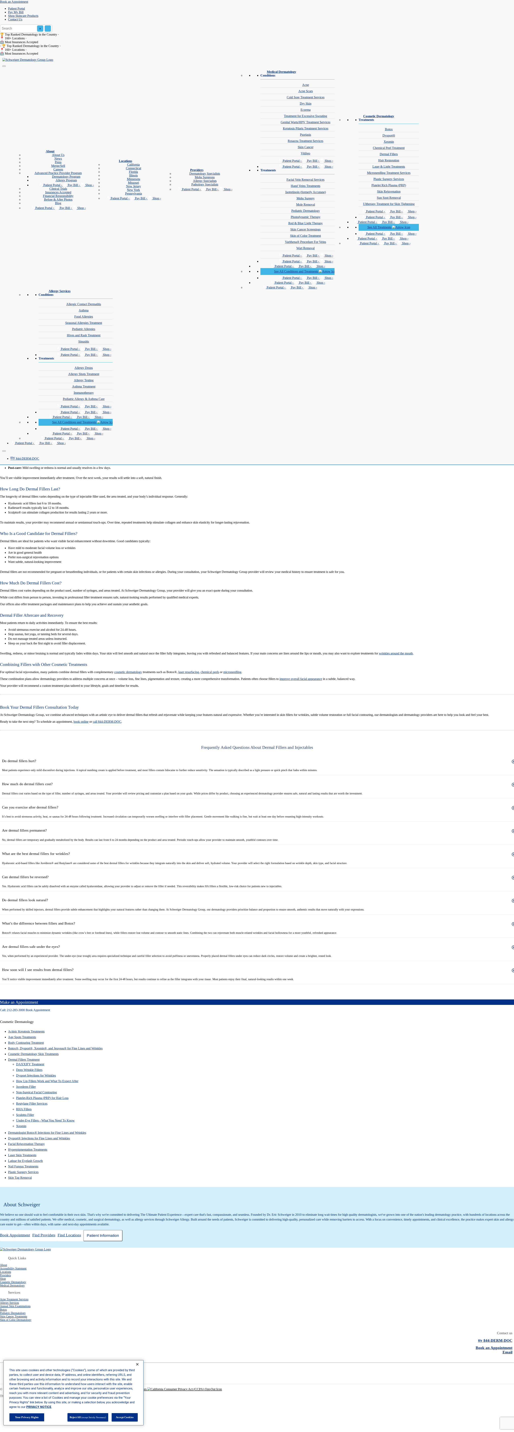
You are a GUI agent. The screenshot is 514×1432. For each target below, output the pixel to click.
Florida (133, 172)
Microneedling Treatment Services (388, 173)
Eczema (306, 109)
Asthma (84, 310)
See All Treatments (379, 227)
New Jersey (133, 186)
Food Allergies (83, 316)
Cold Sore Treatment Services (305, 97)
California (133, 164)
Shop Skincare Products (23, 15)
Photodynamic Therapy (305, 217)
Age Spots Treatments (22, 1037)
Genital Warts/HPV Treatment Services (305, 122)
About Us (58, 155)
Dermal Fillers (389, 154)
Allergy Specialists (205, 181)
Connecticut (133, 168)
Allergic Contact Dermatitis (83, 304)
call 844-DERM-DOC (107, 721)
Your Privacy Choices (133, 1389)
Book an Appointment (14, 1)
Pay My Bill (15, 12)
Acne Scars (305, 91)
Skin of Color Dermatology (15, 1319)
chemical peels (210, 672)
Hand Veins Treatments (305, 186)
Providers (196, 170)
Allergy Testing (84, 380)
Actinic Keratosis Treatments (26, 1031)
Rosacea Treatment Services (305, 141)
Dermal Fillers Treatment (24, 1059)
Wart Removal (305, 248)
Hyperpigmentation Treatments (27, 1149)
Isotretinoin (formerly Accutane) (305, 192)
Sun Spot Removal (389, 197)
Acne (305, 85)
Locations (125, 161)
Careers (58, 169)
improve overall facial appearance (300, 679)
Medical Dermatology (281, 71)
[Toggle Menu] (4, 66)
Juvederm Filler (26, 1086)
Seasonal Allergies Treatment (83, 323)
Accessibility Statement (13, 1268)
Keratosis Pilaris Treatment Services (305, 128)
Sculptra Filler (25, 1115)
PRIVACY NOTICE (38, 1407)
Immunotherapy (84, 392)
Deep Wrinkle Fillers (29, 1070)
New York (133, 190)
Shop (3, 1278)
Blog (58, 203)
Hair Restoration (388, 160)
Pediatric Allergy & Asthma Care (84, 399)
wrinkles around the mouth (396, 653)
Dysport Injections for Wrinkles (36, 1075)
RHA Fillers (24, 1109)
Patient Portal (16, 8)
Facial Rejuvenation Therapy (26, 1144)
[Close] (4, 451)
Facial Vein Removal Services (305, 179)
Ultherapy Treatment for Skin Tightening (389, 204)
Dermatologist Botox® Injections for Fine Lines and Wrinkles (47, 1132)
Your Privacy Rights (27, 1417)
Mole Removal (305, 204)
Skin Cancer (305, 147)
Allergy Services (59, 291)
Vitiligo (305, 153)
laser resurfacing (188, 672)
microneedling (232, 672)
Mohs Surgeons (205, 177)
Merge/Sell (58, 165)
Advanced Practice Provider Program (58, 173)
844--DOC (24, 458)
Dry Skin (305, 103)
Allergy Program (66, 180)
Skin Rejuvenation (389, 191)
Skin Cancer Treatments (13, 1316)
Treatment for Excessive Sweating (305, 116)
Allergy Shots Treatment (83, 374)
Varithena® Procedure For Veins (305, 242)
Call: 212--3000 (12, 1010)
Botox (389, 129)
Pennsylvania (133, 193)
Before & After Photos (58, 199)
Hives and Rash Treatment (83, 335)
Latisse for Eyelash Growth (25, 1161)
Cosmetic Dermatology (378, 116)
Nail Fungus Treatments (23, 1166)
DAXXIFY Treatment (30, 1064)
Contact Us (15, 19)
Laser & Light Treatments (388, 166)
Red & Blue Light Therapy (305, 223)
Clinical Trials (58, 188)
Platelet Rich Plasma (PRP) (388, 185)
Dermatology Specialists (204, 173)
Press (58, 162)
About (50, 151)
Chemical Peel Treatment (389, 148)
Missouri (133, 182)
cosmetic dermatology (128, 672)
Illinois (133, 175)
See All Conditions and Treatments (296, 271)
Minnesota (133, 179)
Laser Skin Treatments (22, 1155)
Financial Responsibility (58, 196)
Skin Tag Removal (20, 1177)
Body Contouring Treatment (26, 1042)
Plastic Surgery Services (388, 179)
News (58, 158)
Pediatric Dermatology (305, 210)
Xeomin (389, 141)
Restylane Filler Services (31, 1103)
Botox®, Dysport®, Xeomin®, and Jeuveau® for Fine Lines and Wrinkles (55, 1048)
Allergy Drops (83, 367)
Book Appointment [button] (38, 1010)
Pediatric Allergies (83, 329)
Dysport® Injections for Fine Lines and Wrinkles (39, 1138)
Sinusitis (83, 341)
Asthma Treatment (83, 386)
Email (507, 1352)
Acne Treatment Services (14, 1299)
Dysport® (388, 135)
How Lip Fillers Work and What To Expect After (47, 1081)
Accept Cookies (125, 1417)
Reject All (88, 1417)
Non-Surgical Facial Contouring (36, 1092)
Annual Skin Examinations (15, 1306)
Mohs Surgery (306, 198)
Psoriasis (305, 134)
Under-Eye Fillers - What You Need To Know (45, 1120)
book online (81, 721)
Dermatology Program (66, 176)
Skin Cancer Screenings (305, 229)
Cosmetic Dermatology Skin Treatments (33, 1054)
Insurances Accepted (58, 192)
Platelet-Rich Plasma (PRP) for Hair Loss (42, 1098)
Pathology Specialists (204, 184)
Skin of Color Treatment (305, 235)
